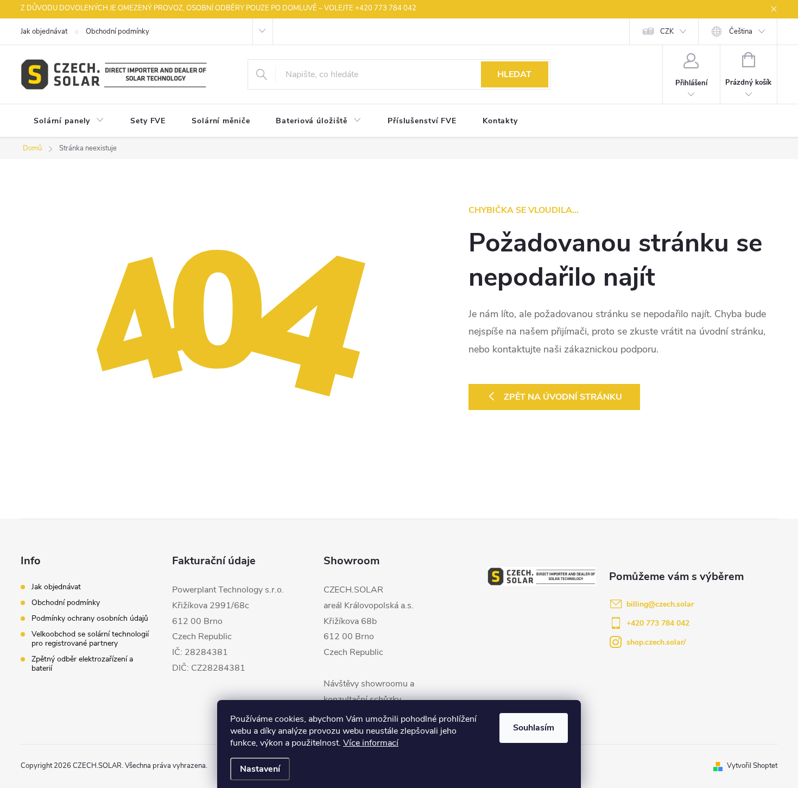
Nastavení (260, 769)
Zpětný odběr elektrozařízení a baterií (82, 663)
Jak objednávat (44, 31)
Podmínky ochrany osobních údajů (89, 618)
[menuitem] (69, 121)
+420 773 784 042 (657, 623)
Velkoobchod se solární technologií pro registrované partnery (90, 638)
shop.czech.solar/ (656, 642)
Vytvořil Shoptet (752, 766)
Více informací (370, 743)
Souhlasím (533, 728)
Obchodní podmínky (117, 31)
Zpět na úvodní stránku (563, 397)
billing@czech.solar (660, 604)
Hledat (514, 74)
